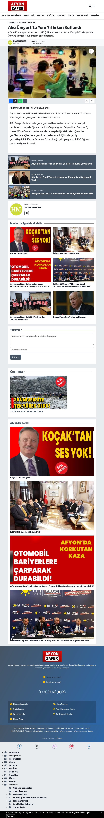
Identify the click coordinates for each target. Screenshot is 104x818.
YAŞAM (28, 731)
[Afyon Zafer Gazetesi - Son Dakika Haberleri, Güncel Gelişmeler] (17, 6)
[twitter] (37, 746)
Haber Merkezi (32, 207)
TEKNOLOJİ (82, 16)
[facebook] (19, 746)
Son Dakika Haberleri (64, 714)
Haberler (12, 23)
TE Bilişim (58, 738)
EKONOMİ (29, 16)
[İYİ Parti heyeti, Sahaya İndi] (73, 239)
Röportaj (13, 772)
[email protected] (54, 677)
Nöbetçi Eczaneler (21, 704)
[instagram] (54, 746)
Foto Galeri (15, 759)
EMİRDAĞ (60, 728)
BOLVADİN (50, 728)
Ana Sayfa (14, 752)
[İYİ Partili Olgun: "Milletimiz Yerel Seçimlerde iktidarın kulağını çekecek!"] (73, 270)
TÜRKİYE (95, 16)
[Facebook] (41, 692)
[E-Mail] (26, 213)
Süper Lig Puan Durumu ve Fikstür (30, 798)
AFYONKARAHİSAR (11, 16)
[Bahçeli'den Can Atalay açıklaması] (73, 303)
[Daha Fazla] (25, 101)
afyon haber (38, 731)
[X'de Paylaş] (15, 101)
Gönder (15, 357)
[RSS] (63, 692)
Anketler (13, 775)
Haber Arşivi (18, 719)
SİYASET (61, 16)
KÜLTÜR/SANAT (17, 731)
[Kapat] (102, 812)
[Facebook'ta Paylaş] (11, 101)
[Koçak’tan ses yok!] (30, 239)
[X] (45, 692)
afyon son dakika (51, 731)
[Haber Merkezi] (16, 209)
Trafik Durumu (18, 709)
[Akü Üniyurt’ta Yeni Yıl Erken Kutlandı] (52, 72)
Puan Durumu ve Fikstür (65, 709)
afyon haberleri (66, 731)
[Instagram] (50, 692)
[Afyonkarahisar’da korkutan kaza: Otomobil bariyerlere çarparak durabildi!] (30, 270)
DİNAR (33, 728)
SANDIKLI (40, 728)
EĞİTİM (40, 16)
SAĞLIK (50, 16)
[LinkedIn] (54, 692)
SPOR (71, 16)
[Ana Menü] (94, 6)
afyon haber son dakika (83, 731)
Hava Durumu (62, 704)
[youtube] (71, 746)
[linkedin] (89, 746)
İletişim (12, 781)
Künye (12, 778)
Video (12, 762)
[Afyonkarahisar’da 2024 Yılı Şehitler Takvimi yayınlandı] (30, 303)
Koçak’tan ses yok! (19, 253)
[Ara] (90, 6)
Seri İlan (13, 769)
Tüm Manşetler (19, 714)
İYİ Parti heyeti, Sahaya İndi (66, 253)
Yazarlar (13, 765)
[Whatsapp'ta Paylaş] (20, 101)
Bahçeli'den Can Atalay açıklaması (69, 317)
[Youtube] (59, 692)
